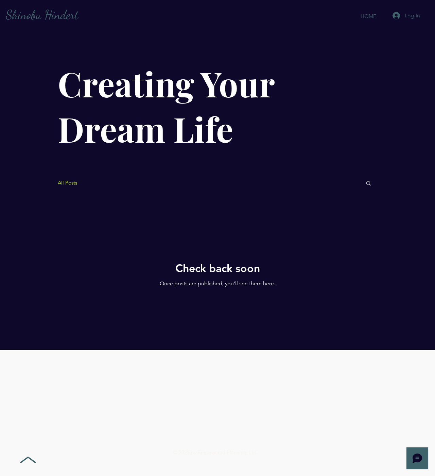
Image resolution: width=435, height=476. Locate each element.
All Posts (67, 183)
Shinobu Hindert (42, 14)
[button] (368, 183)
